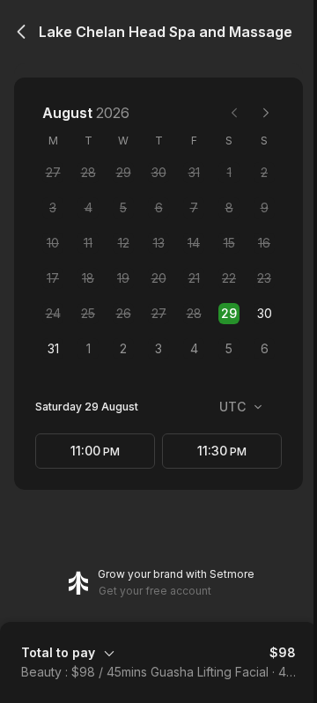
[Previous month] (234, 113)
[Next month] (266, 113)
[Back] (21, 32)
